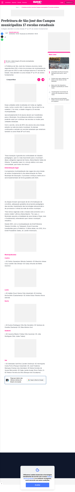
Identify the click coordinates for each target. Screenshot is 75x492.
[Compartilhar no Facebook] (2, 34)
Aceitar (37, 485)
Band (17, 7)
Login (61, 2)
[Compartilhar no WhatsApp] (2, 39)
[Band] (37, 2)
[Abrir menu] (2, 2)
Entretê (19, 2)
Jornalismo (8, 2)
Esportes (14, 2)
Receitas (24, 2)
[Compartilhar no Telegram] (42, 79)
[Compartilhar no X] (2, 37)
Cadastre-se (69, 2)
